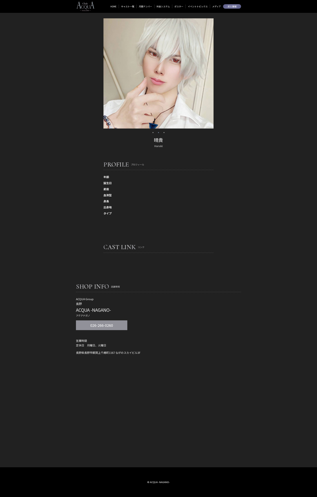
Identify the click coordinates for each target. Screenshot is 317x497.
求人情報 (232, 6)
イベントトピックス (198, 6)
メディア (216, 6)
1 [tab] (153, 132)
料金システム (163, 6)
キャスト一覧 (127, 6)
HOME (113, 6)
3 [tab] (164, 132)
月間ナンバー (145, 6)
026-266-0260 (101, 325)
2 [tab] (158, 132)
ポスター (178, 6)
